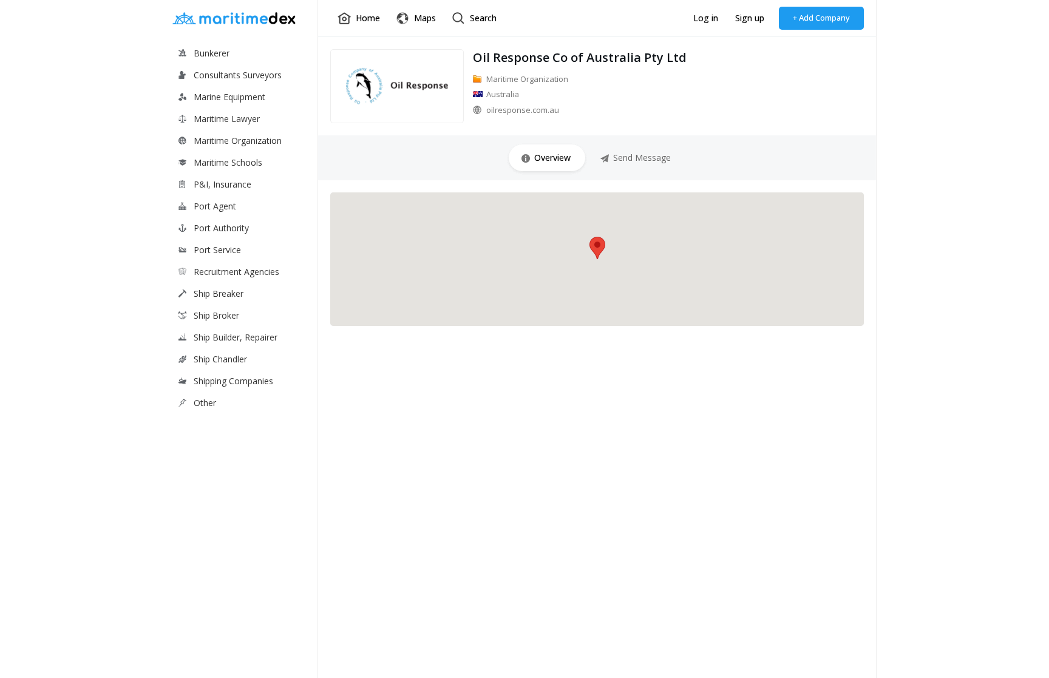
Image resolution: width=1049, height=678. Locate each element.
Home (368, 18)
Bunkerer (211, 53)
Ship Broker (216, 315)
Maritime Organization (238, 140)
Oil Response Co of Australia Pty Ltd (580, 57)
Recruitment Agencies (236, 271)
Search (483, 18)
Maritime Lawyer (227, 118)
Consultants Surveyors (238, 75)
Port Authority (221, 228)
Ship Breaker (218, 293)
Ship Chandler (220, 359)
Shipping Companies (233, 381)
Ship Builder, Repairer (235, 337)
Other (205, 402)
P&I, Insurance (222, 184)
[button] (597, 248)
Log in (705, 18)
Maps (425, 18)
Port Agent (215, 206)
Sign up (749, 18)
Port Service (217, 250)
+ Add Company (821, 17)
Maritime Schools (228, 162)
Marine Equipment (229, 97)
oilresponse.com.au (522, 109)
